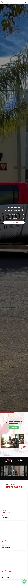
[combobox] (14, 214)
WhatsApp (14, 427)
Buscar (15, 223)
